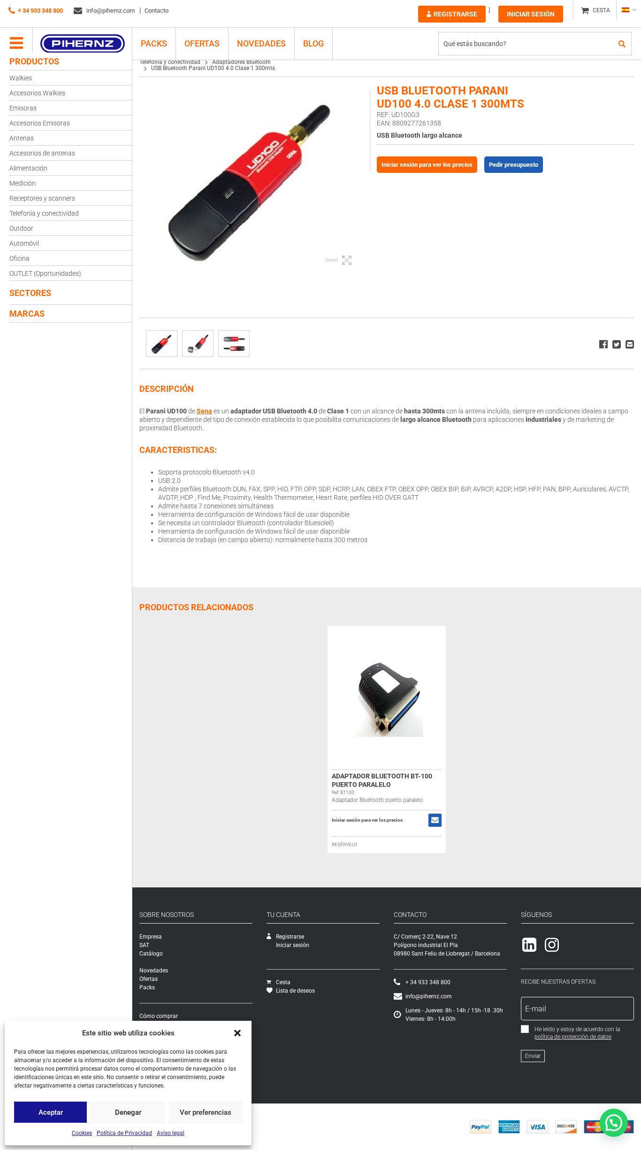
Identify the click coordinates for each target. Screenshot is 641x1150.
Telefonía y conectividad (44, 213)
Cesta (283, 982)
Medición (22, 183)
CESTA (601, 10)
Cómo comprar (158, 1016)
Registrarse (455, 14)
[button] (237, 1033)
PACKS (154, 43)
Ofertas (202, 43)
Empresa (150, 936)
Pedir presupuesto (513, 164)
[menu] (16, 44)
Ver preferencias (205, 1112)
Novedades (261, 43)
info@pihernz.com (110, 10)
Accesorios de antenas (42, 153)
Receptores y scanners (42, 198)
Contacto (156, 10)
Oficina (19, 258)
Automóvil (24, 243)
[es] (628, 10)
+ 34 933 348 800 (40, 10)
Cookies (82, 1133)
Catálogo (151, 953)
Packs (147, 987)
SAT (144, 945)
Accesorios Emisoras (39, 123)
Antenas (21, 138)
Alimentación (28, 168)
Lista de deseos (295, 990)
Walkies (20, 78)
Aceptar (50, 1112)
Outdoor (21, 228)
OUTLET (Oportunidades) (45, 273)
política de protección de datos (572, 1036)
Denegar (128, 1112)
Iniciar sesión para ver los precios (427, 164)
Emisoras (23, 108)
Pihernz (82, 44)
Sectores (30, 293)
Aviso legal (170, 1133)
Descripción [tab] (166, 389)
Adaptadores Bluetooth (241, 62)
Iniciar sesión (531, 14)
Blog (313, 43)
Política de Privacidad (124, 1133)
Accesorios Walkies (37, 93)
